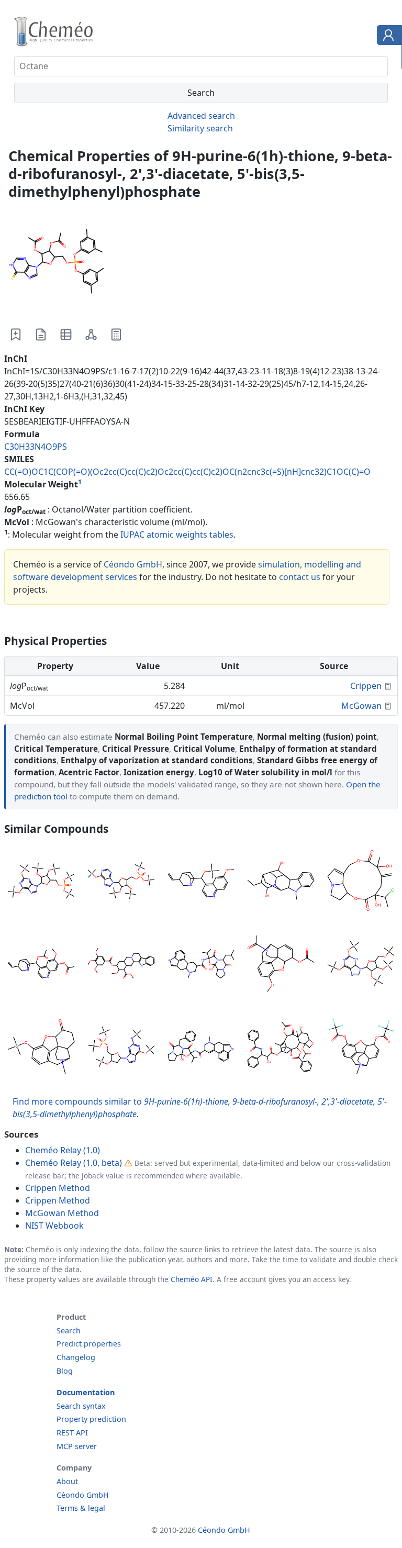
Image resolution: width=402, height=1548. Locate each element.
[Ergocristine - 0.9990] (201, 1048)
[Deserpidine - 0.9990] (121, 965)
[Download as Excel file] (65, 334)
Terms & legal (81, 1508)
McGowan (361, 705)
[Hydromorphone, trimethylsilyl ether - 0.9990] (41, 1048)
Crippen (366, 686)
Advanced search (201, 115)
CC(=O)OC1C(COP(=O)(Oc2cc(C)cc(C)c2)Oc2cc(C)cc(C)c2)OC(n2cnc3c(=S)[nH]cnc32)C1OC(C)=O (187, 471)
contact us (299, 577)
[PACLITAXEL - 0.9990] (281, 1048)
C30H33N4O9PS (35, 446)
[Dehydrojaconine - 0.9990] (361, 882)
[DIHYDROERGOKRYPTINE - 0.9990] (201, 965)
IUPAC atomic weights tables (176, 534)
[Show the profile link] (387, 37)
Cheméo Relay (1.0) (62, 1150)
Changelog (76, 1357)
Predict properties (89, 1344)
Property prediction (91, 1419)
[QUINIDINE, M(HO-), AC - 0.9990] (41, 965)
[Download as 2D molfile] (91, 334)
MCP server (77, 1446)
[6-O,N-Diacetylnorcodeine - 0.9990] (281, 965)
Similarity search (200, 128)
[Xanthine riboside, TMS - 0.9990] (361, 965)
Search (69, 1330)
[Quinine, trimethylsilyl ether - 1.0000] (201, 882)
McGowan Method (62, 1213)
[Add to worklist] (15, 334)
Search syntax (81, 1406)
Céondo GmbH (133, 564)
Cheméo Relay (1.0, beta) (73, 1162)
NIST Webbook (54, 1225)
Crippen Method (57, 1188)
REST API (72, 1433)
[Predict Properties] (116, 334)
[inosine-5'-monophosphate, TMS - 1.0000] (121, 882)
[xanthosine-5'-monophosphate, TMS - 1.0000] (41, 882)
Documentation (86, 1392)
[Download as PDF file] (40, 334)
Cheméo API (192, 1279)
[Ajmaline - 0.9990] (281, 882)
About (67, 1481)
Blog (65, 1371)
